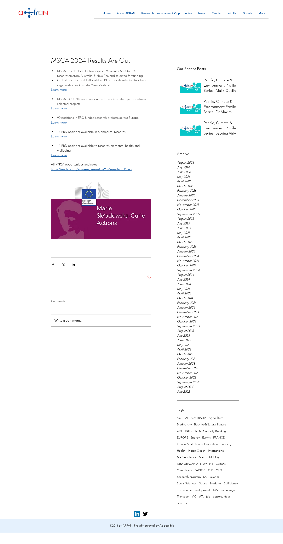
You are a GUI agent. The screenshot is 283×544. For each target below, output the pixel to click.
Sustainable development (193, 490)
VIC (194, 496)
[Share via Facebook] (53, 264)
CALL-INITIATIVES (189, 431)
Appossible (167, 525)
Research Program (189, 477)
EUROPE (182, 437)
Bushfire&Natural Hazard (210, 424)
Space (203, 483)
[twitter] (145, 514)
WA (201, 496)
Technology (227, 490)
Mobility (214, 457)
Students (215, 483)
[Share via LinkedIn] (73, 264)
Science (214, 477)
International (216, 450)
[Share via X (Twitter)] (63, 264)
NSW (203, 464)
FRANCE (219, 437)
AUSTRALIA (198, 418)
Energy (195, 437)
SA (205, 477)
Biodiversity (184, 424)
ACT (180, 418)
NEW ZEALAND (187, 464)
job (208, 496)
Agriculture (216, 418)
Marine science (186, 457)
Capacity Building (214, 431)
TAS (215, 490)
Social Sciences (187, 483)
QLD (219, 470)
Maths (203, 457)
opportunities (221, 496)
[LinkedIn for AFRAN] (137, 514)
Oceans (221, 464)
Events (206, 437)
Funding (225, 444)
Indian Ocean (197, 450)
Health (181, 450)
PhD (210, 470)
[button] (126, 14)
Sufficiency (231, 483)
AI (186, 418)
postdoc (182, 503)
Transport (183, 496)
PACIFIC (200, 470)
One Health (184, 470)
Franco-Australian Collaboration (197, 444)
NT (211, 464)
